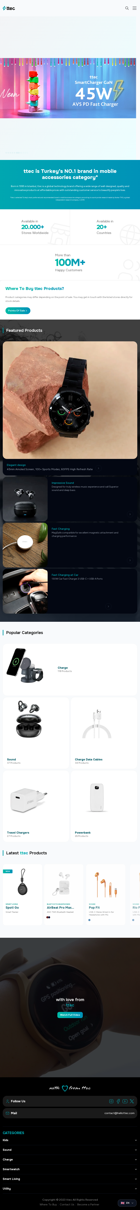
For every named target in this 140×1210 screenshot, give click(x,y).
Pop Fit (94, 907)
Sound (7, 1150)
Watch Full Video (70, 1014)
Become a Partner (88, 1204)
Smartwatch (11, 1169)
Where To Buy (48, 1204)
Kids (5, 1140)
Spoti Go (12, 907)
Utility (7, 1188)
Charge (8, 1159)
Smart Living (11, 1179)
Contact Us (67, 1204)
